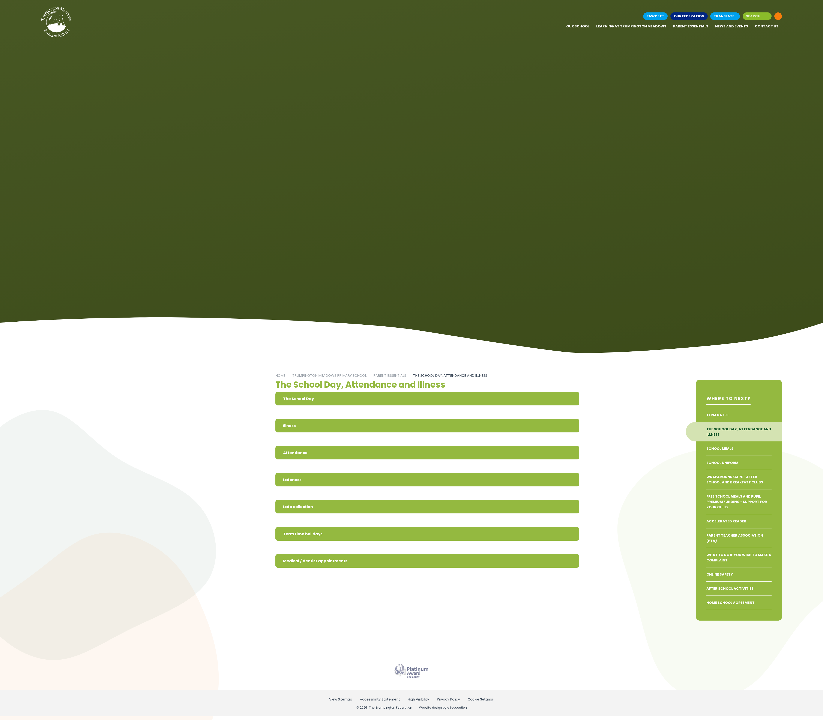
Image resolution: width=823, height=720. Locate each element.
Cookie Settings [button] (481, 699)
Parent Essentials (389, 375)
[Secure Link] (778, 16)
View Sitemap (340, 699)
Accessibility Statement (380, 699)
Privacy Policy (448, 699)
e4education (457, 707)
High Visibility (418, 699)
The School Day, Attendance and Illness (450, 375)
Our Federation (689, 16)
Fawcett (655, 16)
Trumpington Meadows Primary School (329, 375)
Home (280, 375)
